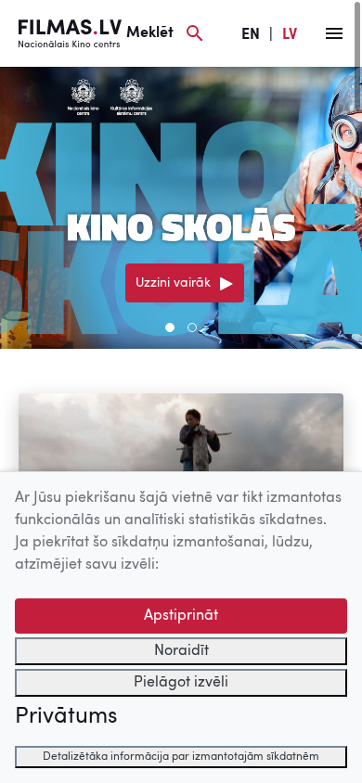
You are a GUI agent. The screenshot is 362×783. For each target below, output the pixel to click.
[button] (170, 327)
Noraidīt (181, 651)
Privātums (66, 717)
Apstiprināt (181, 616)
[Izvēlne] (334, 33)
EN (250, 35)
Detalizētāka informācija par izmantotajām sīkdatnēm (181, 757)
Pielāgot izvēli (181, 682)
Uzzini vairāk (173, 282)
